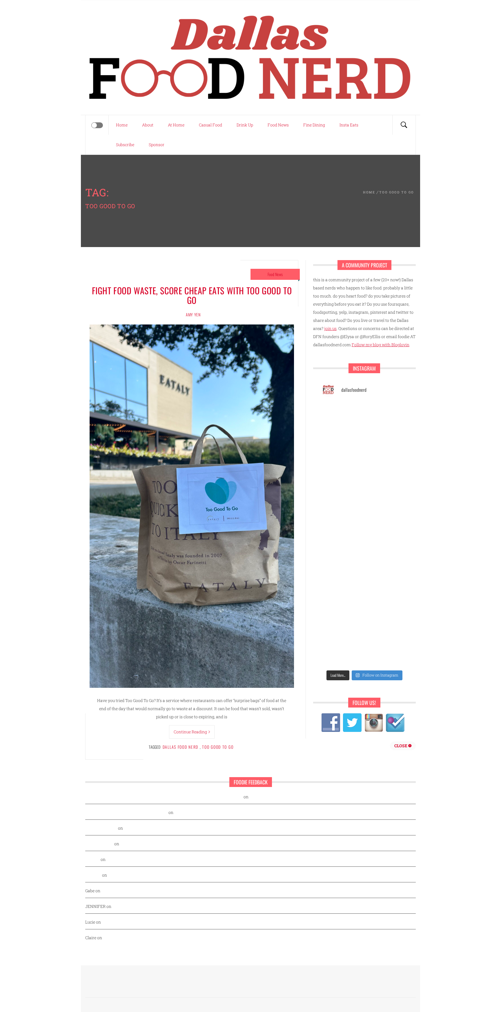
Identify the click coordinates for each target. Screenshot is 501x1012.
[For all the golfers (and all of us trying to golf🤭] (387, 468)
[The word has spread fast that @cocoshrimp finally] (342, 601)
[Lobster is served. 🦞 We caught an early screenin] (342, 548)
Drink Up (245, 125)
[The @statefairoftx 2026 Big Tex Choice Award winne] (387, 442)
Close (401, 745)
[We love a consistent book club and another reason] (342, 627)
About (147, 125)
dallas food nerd (181, 747)
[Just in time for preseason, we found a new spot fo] (342, 521)
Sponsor (156, 144)
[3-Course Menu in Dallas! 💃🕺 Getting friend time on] (387, 415)
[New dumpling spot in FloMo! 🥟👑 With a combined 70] (342, 415)
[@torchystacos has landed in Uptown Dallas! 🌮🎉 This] (342, 574)
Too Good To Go (217, 747)
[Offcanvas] (97, 125)
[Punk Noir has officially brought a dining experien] (387, 495)
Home (122, 125)
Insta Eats (349, 125)
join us (330, 328)
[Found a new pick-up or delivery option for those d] (342, 495)
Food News (278, 125)
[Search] (403, 125)
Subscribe (125, 144)
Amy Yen (193, 314)
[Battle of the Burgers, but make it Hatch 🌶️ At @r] (342, 468)
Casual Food (210, 125)
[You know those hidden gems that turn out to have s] (387, 574)
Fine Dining (314, 125)
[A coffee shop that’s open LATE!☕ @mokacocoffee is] (342, 653)
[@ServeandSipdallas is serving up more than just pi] (387, 521)
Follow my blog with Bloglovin (380, 344)
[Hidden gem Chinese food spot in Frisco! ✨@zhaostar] (387, 653)
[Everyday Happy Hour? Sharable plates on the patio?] (387, 548)
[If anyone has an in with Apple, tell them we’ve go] (387, 601)
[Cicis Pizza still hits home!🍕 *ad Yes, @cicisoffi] (342, 442)
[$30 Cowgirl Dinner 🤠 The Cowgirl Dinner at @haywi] (387, 627)
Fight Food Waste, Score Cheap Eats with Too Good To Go (192, 295)
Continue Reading (190, 731)
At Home (176, 125)
